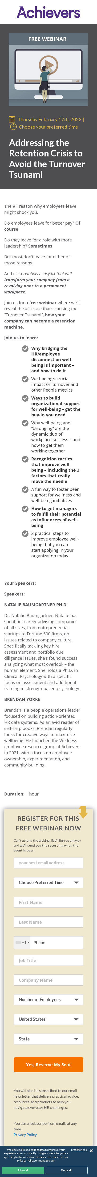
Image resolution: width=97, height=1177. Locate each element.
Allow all (23, 1170)
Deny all (66, 1170)
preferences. (79, 1149)
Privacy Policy (25, 1134)
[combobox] (22, 942)
